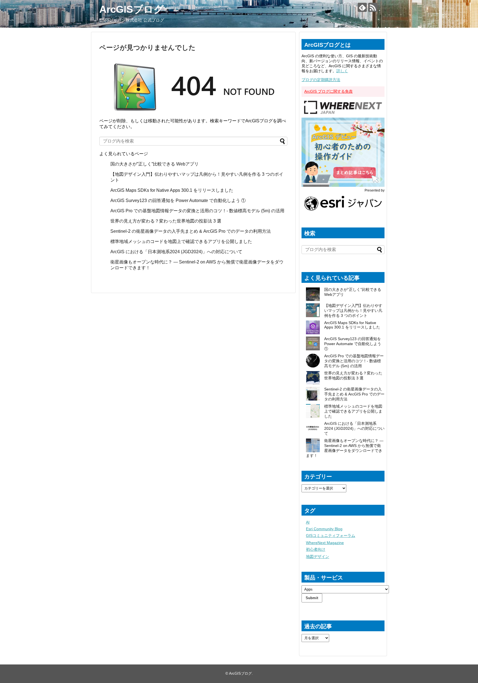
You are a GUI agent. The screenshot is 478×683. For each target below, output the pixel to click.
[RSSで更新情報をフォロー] (372, 7)
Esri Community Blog (324, 529)
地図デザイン (317, 556)
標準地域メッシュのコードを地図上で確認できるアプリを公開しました (181, 241)
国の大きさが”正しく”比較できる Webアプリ (154, 164)
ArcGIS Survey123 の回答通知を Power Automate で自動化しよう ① (178, 200)
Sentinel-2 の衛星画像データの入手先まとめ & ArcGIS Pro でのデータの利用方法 (190, 231)
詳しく (342, 71)
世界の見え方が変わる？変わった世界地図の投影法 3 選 (165, 221)
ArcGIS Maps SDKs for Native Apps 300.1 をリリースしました (171, 190)
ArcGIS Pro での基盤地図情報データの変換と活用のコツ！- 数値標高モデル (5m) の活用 (197, 210)
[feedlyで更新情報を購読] (362, 7)
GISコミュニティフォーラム (330, 535)
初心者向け (315, 549)
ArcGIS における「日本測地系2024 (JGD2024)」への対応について (176, 251)
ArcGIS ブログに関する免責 (328, 91)
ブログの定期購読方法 (321, 79)
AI (308, 522)
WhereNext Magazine (325, 542)
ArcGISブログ (131, 9)
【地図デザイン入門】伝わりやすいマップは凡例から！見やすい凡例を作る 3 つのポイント (353, 310)
